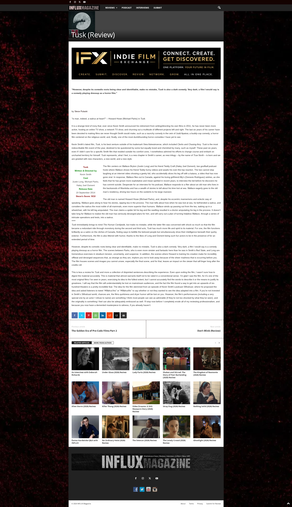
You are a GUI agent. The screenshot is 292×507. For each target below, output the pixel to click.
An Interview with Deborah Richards (84, 373)
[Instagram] (75, 2)
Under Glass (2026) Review (114, 372)
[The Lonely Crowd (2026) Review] (176, 426)
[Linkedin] (103, 315)
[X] (80, 2)
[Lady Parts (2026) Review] (146, 358)
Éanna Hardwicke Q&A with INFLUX (85, 441)
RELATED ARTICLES (81, 343)
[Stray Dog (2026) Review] (176, 392)
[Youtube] (84, 2)
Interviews (142, 7)
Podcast (127, 7)
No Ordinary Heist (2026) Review (113, 441)
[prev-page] (215, 342)
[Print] (124, 315)
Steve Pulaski (81, 111)
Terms (191, 503)
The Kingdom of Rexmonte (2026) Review (205, 373)
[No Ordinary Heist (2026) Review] (115, 426)
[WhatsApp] (96, 315)
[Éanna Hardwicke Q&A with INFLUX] (85, 426)
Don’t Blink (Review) (209, 330)
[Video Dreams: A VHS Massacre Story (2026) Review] (146, 392)
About (183, 503)
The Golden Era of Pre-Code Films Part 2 (94, 330)
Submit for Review (213, 503)
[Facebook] (70, 2)
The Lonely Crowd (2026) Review (174, 441)
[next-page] (219, 342)
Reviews (110, 7)
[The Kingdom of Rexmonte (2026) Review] (207, 358)
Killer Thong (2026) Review (114, 406)
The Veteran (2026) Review (144, 440)
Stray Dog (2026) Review (174, 406)
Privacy (200, 503)
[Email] (117, 315)
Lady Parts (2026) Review (144, 372)
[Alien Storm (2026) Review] (85, 392)
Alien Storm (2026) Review (84, 406)
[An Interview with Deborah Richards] (85, 358)
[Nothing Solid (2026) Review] (207, 392)
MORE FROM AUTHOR (102, 343)
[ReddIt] (110, 315)
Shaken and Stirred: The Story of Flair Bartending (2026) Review (174, 375)
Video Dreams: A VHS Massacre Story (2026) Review (142, 409)
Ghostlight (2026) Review (204, 440)
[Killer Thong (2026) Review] (115, 392)
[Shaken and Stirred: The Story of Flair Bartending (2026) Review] (176, 358)
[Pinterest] (89, 315)
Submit (158, 7)
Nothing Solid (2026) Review (206, 406)
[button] (219, 7)
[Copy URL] (131, 315)
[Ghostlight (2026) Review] (207, 426)
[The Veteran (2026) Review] (146, 426)
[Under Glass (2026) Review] (115, 358)
